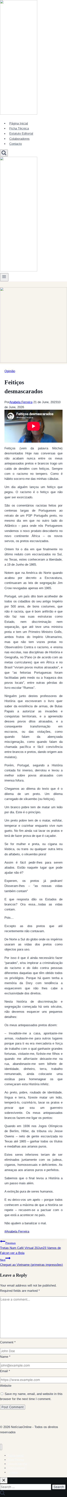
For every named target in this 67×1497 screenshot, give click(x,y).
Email (5, 1371)
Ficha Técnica (19, 128)
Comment (8, 1342)
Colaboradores (19, 139)
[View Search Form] (4, 153)
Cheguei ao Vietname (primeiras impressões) (31, 1262)
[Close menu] (1, 1447)
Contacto (15, 144)
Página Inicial (18, 123)
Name (5, 1356)
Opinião (9, 371)
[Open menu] (4, 277)
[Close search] (3, 1480)
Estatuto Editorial (21, 134)
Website (5, 1385)
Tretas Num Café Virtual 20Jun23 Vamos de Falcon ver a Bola (30, 1248)
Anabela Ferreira (20, 402)
